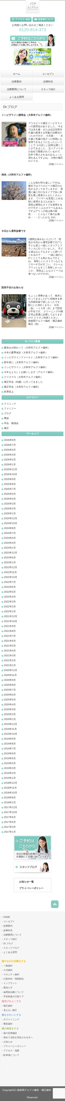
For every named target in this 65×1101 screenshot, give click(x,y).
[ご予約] (33, 860)
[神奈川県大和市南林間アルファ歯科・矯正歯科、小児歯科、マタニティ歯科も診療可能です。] (33, 12)
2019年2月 (10, 773)
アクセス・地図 (11, 1050)
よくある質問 (10, 952)
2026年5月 (10, 449)
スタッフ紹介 (10, 939)
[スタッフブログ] (33, 873)
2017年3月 (10, 826)
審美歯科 (7, 1024)
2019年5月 (10, 758)
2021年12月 (10, 616)
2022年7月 (10, 582)
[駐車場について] (44, 22)
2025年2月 (10, 508)
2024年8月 (10, 528)
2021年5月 (10, 645)
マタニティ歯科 (11, 974)
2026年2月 (10, 459)
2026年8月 (10, 440)
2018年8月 (10, 797)
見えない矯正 (10, 1010)
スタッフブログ (11, 948)
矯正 (6, 428)
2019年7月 (10, 748)
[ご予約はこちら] (32, 46)
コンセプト (9, 921)
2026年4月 (10, 454)
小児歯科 (7, 970)
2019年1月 (10, 778)
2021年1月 (10, 665)
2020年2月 (10, 714)
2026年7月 (10, 444)
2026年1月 (10, 464)
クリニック (10, 403)
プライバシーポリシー (31, 888)
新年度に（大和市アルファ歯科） (22, 362)
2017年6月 (10, 817)
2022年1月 (10, 611)
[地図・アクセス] (21, 22)
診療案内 (7, 926)
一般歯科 (7, 966)
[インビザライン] (33, 66)
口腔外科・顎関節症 (13, 979)
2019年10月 (10, 733)
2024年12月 (10, 518)
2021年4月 (10, 650)
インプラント (10, 983)
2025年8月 (10, 484)
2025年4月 (10, 498)
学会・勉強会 (11, 423)
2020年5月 (10, 699)
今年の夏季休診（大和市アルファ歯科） (26, 352)
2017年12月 (10, 807)
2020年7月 (10, 689)
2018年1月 (10, 802)
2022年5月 (10, 591)
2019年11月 (10, 729)
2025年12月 (10, 469)
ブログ (7, 413)
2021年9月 (10, 626)
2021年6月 (10, 640)
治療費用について (12, 935)
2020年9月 (10, 680)
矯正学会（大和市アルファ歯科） (22, 386)
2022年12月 (10, 567)
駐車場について (11, 1055)
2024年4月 (10, 542)
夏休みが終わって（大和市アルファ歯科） (27, 347)
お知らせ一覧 (26, 881)
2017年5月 (10, 822)
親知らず (7, 987)
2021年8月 (10, 631)
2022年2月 (10, 606)
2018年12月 (10, 782)
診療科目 (7, 930)
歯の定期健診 (10, 1033)
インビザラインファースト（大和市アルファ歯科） (32, 357)
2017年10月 (10, 812)
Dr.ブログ (8, 943)
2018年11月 (10, 787)
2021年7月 (10, 635)
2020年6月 (10, 694)
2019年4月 (10, 763)
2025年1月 (10, 513)
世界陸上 (9, 391)
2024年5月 (10, 538)
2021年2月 (10, 660)
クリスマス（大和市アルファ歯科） (23, 377)
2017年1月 (10, 831)
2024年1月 (10, 547)
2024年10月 (10, 523)
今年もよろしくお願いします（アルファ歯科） (29, 372)
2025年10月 (10, 474)
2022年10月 (10, 577)
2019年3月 (10, 768)
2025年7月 (10, 489)
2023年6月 (10, 557)
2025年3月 (10, 503)
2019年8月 (10, 743)
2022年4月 (10, 596)
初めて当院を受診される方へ (18, 1037)
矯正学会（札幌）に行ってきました (23, 381)
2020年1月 (10, 719)
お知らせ (7, 1042)
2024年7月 (10, 533)
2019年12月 (10, 724)
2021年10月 (10, 621)
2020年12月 (10, 670)
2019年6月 (10, 753)
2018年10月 (10, 792)
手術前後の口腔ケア (13, 996)
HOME (6, 917)
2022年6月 (10, 586)
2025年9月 (10, 479)
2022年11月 (10, 572)
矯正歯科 (7, 1006)
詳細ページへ (56, 164)
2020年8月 (10, 684)
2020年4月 (10, 704)
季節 (6, 418)
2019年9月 (10, 738)
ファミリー (10, 408)
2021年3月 (10, 655)
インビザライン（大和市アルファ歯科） (26, 367)
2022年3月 (10, 601)
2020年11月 (10, 675)
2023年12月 (10, 552)
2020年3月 (10, 709)
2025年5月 (10, 493)
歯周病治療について (13, 992)
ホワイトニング (11, 1019)
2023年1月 (10, 562)
